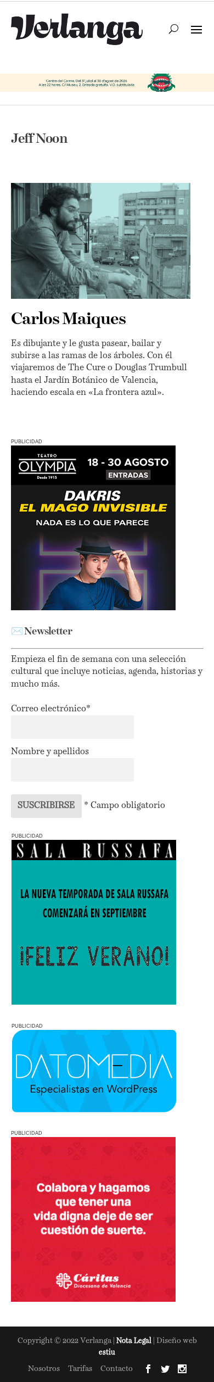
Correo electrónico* (51, 709)
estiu (107, 1352)
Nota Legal (134, 1341)
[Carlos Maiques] (100, 240)
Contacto (116, 1369)
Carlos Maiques (68, 319)
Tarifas (80, 1369)
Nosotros (44, 1369)
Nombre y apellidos (50, 752)
